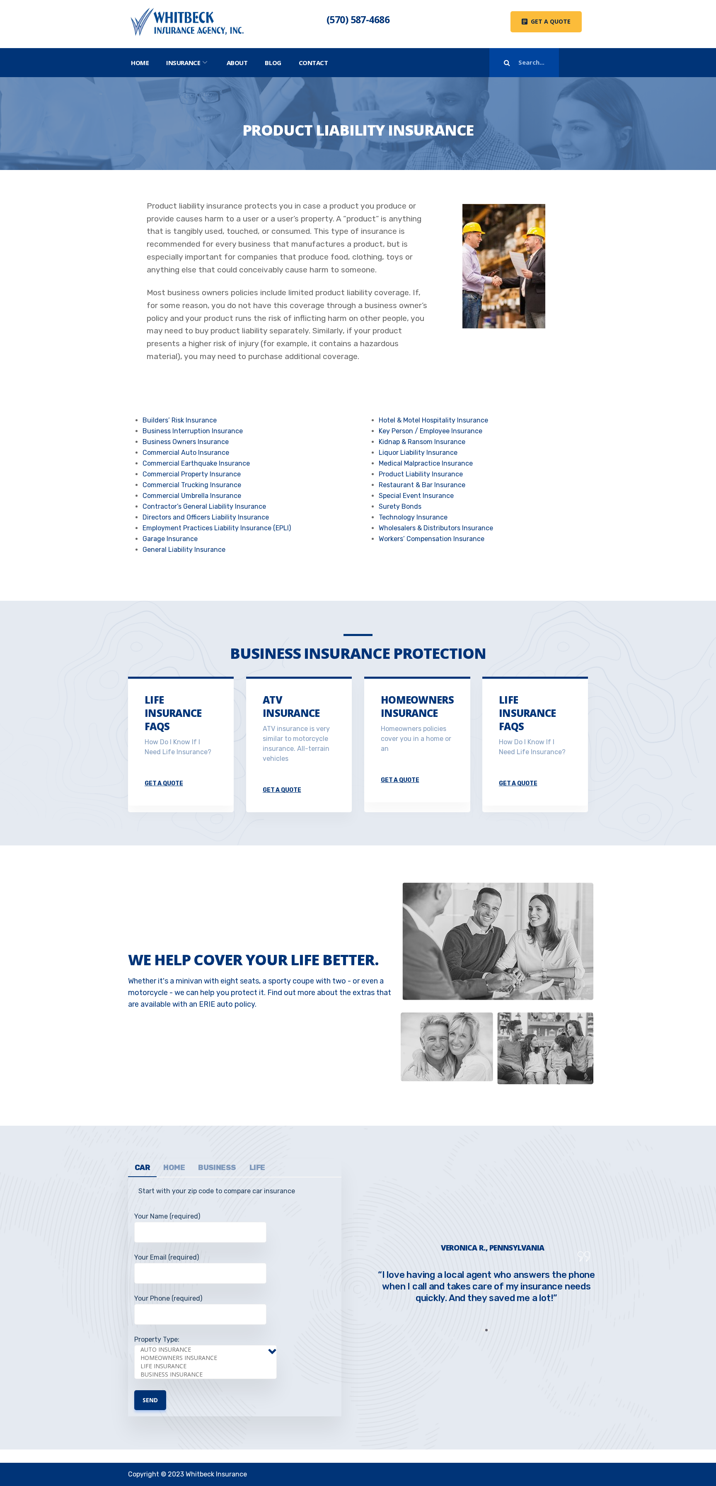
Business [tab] (217, 1167)
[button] (546, 21)
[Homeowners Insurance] (208, 1358)
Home (140, 62)
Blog (273, 62)
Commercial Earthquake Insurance (196, 463)
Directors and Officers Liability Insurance (206, 517)
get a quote (164, 783)
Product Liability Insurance (421, 474)
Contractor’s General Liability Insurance (204, 506)
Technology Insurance (413, 517)
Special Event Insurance (416, 496)
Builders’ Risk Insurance (180, 420)
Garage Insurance (170, 539)
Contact (313, 62)
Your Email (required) (166, 1257)
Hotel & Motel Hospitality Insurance (433, 420)
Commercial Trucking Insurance (192, 485)
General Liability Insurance (184, 550)
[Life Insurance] (208, 1366)
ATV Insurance (291, 706)
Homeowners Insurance (417, 706)
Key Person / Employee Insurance (430, 431)
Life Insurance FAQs (173, 713)
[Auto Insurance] (208, 1349)
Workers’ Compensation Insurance (431, 539)
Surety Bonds (400, 506)
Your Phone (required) (168, 1298)
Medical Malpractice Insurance (426, 463)
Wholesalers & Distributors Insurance (436, 528)
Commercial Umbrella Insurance (192, 496)
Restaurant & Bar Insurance (422, 485)
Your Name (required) (167, 1216)
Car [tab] (142, 1167)
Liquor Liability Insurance (418, 452)
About (237, 62)
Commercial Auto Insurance (186, 452)
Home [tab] (174, 1167)
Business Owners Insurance (186, 442)
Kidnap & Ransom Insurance (422, 442)
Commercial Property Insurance (192, 474)
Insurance (183, 62)
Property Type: (156, 1339)
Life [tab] (257, 1167)
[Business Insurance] (208, 1374)
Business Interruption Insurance (193, 431)
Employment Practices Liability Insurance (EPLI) (217, 528)
